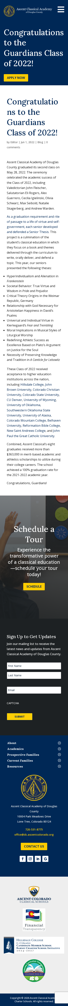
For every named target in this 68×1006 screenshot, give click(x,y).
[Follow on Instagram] (30, 859)
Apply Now (16, 78)
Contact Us (34, 846)
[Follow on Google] (45, 859)
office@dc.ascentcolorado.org (34, 834)
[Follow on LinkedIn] (38, 859)
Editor (14, 142)
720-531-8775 (34, 829)
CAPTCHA (13, 703)
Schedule (34, 586)
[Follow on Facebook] (23, 859)
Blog (40, 142)
